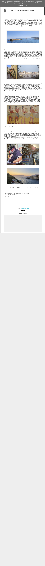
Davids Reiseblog (28, 206)
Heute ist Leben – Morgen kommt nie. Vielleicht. (23, 10)
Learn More (20, 5)
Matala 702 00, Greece (25, 208)
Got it (26, 5)
